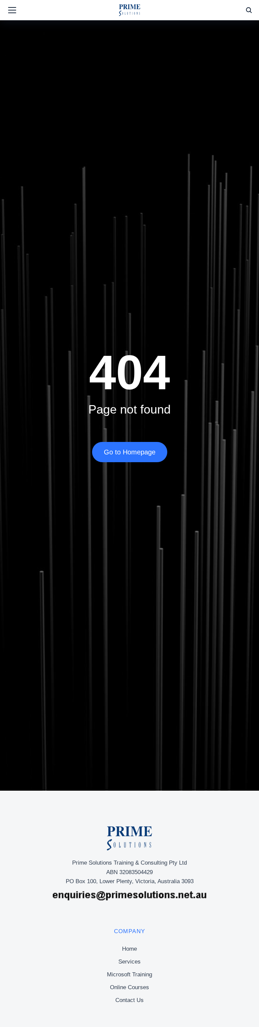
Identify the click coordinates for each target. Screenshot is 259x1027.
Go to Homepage (129, 452)
